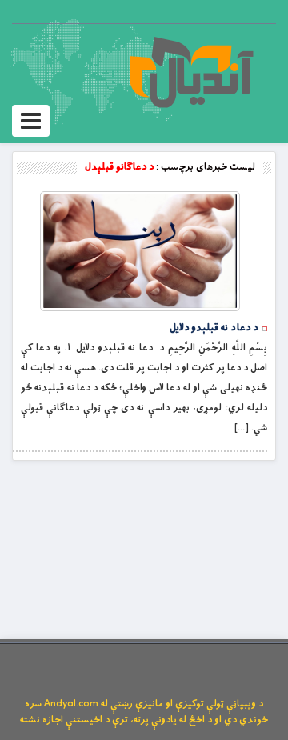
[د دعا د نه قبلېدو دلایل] (140, 251)
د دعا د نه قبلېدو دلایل (214, 328)
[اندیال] (191, 72)
